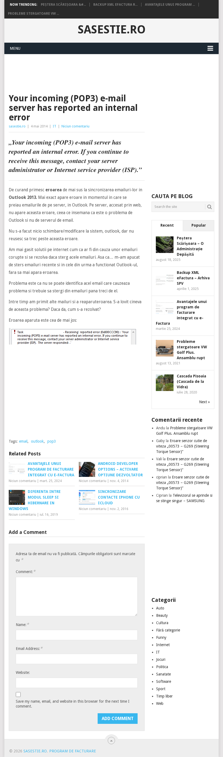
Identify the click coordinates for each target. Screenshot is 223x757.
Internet (163, 645)
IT (54, 126)
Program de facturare (72, 751)
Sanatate (163, 674)
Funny (161, 637)
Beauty (162, 615)
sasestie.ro (111, 29)
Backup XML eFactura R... (115, 5)
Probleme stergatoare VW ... (33, 13)
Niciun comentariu (75, 126)
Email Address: (29, 648)
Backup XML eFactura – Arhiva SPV (193, 278)
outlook (37, 441)
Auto (160, 608)
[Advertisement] (108, 73)
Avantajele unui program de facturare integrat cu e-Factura (181, 312)
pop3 (51, 441)
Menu (15, 48)
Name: (22, 624)
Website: (23, 672)
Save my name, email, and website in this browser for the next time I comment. (72, 703)
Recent (167, 225)
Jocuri (160, 659)
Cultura (162, 623)
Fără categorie (168, 630)
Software (163, 681)
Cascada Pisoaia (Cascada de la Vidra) (191, 381)
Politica (162, 667)
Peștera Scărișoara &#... (63, 5)
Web (159, 703)
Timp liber (164, 696)
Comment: (25, 571)
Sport (160, 689)
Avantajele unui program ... (170, 5)
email (23, 441)
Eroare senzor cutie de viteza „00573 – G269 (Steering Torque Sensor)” (182, 446)
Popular (198, 225)
